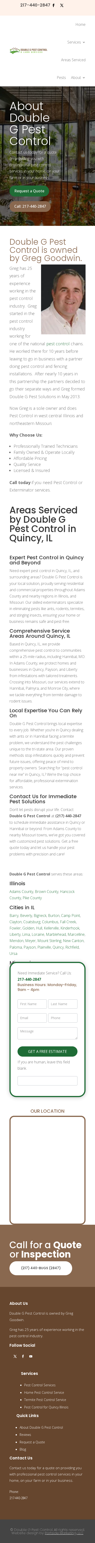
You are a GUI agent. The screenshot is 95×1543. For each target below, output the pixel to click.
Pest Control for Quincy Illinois (46, 1407)
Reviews (25, 1434)
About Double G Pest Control (41, 1427)
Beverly (26, 915)
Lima (26, 934)
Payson (30, 947)
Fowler (15, 928)
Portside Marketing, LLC (64, 1532)
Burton (53, 915)
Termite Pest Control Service (45, 1399)
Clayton (15, 921)
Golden (28, 928)
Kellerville (51, 928)
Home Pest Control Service (44, 1392)
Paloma (15, 947)
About (76, 77)
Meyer (30, 940)
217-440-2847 (35, 5)
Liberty (15, 934)
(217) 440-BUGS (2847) (41, 1268)
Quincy (58, 947)
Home (80, 24)
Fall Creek (68, 921)
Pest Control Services (40, 1385)
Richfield (72, 947)
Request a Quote (29, 190)
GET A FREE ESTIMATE (47, 1051)
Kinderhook (69, 928)
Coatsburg (31, 921)
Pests (61, 77)
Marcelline (76, 934)
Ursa (13, 953)
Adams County (21, 891)
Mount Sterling (49, 940)
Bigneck (40, 915)
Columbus (50, 921)
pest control (58, 343)
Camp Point (70, 915)
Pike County (32, 897)
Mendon (16, 940)
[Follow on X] (62, 5)
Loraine (38, 934)
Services (74, 42)
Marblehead (56, 934)
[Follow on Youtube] (31, 1356)
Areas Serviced (73, 59)
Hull (39, 928)
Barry (13, 915)
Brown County (46, 891)
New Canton (73, 940)
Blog (23, 1449)
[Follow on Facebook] (53, 5)
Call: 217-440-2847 (30, 206)
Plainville (44, 947)
